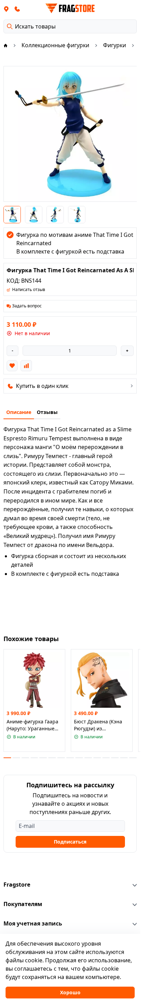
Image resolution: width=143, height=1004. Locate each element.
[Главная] (5, 45)
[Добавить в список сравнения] (26, 365)
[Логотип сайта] (70, 8)
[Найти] (9, 26)
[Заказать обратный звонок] (17, 9)
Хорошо (70, 992)
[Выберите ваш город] (6, 9)
